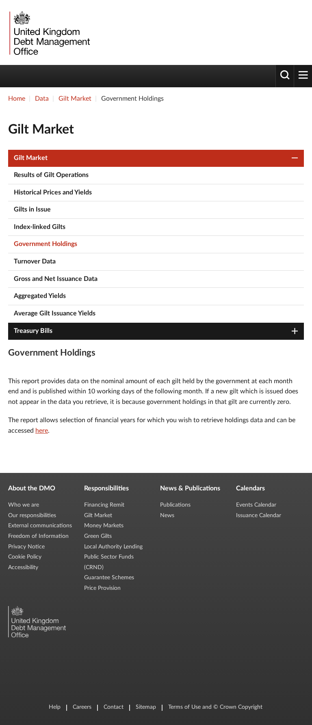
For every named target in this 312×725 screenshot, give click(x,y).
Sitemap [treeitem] (146, 707)
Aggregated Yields (40, 296)
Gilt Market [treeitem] (98, 515)
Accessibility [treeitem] (23, 567)
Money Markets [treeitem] (104, 526)
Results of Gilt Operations (51, 175)
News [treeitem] (167, 515)
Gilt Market (74, 98)
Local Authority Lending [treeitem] (113, 547)
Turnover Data (35, 261)
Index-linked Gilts (39, 227)
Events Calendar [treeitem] (256, 505)
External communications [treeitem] (40, 526)
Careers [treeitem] (82, 707)
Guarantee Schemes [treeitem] (109, 577)
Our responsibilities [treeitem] (32, 515)
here (41, 430)
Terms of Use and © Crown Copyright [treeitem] (215, 707)
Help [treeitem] (55, 707)
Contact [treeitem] (114, 707)
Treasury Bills (33, 331)
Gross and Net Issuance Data (56, 279)
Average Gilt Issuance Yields (54, 313)
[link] (48, 32)
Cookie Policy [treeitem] (24, 557)
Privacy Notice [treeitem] (26, 547)
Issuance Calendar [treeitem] (258, 515)
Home (16, 98)
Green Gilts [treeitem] (98, 536)
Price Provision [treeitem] (102, 588)
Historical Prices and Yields (53, 192)
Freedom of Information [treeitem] (38, 536)
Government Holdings (45, 244)
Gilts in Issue (32, 209)
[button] (295, 158)
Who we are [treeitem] (23, 505)
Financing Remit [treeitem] (104, 505)
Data (42, 98)
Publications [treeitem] (175, 505)
